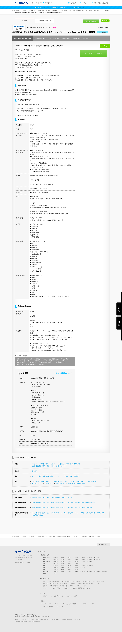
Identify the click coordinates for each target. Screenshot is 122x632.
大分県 (83, 571)
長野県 (90, 561)
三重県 (76, 563)
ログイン (84, 3)
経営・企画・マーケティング (50, 583)
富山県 (63, 561)
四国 (44, 569)
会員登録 (73, 3)
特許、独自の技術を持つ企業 (40, 481)
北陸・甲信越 (46, 561)
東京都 (90, 559)
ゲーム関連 (87, 581)
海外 (55, 573)
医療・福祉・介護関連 (67, 586)
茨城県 (56, 559)
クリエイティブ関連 (99, 581)
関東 (44, 559)
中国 (44, 567)
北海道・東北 (46, 557)
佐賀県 (63, 571)
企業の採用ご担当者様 (67, 619)
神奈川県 (97, 559)
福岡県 (56, 571)
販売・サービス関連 (54, 581)
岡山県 (69, 567)
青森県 (63, 557)
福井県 (76, 561)
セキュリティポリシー (55, 619)
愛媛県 (69, 569)
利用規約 (32, 619)
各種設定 (45, 596)
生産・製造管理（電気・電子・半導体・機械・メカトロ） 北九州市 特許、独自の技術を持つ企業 (62, 507)
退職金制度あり (92, 481)
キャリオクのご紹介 (72, 596)
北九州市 (34, 471)
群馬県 (69, 559)
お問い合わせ (24, 619)
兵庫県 (76, 565)
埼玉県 (76, 559)
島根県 (63, 567)
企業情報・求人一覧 (45, 20)
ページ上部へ (104, 544)
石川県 (69, 561)
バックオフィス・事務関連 (68, 583)
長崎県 (69, 571)
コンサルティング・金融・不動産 (51, 588)
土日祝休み (48, 483)
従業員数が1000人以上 (60, 481)
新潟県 (56, 561)
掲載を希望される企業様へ (102, 3)
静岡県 (63, 563)
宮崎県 (90, 571)
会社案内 (17, 619)
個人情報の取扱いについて (42, 619)
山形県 (90, 557)
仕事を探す (48, 3)
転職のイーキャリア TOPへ (23, 562)
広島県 (76, 567)
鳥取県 (56, 567)
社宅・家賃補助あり (77, 481)
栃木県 (63, 559)
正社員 (32, 536)
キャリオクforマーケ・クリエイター (89, 604)
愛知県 (69, 563)
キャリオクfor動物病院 (70, 604)
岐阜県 (56, 563)
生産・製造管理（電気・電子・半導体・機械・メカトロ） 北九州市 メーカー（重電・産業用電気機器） (64, 502)
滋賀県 (56, 565)
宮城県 (76, 557)
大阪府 (69, 565)
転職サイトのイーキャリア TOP (20, 10)
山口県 (83, 567)
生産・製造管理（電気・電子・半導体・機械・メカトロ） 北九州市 (52, 497)
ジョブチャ (60, 606)
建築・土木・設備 (81, 586)
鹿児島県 (97, 571)
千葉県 (83, 559)
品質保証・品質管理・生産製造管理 (62, 10)
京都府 (63, 565)
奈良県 (83, 565)
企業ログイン (77, 619)
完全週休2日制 (36, 483)
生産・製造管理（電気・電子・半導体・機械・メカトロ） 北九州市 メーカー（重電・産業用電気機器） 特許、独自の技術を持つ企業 (68, 514)
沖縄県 (105, 571)
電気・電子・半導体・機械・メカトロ (40, 10)
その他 (44, 573)
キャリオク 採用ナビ (48, 606)
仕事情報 (24, 20)
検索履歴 (119, 324)
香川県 (63, 569)
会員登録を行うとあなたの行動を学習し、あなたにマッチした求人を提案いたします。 (61, 7)
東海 (44, 563)
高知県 (76, 569)
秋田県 (83, 557)
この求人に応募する (91, 21)
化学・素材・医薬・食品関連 (50, 586)
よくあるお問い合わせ (57, 596)
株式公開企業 (60, 483)
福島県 (97, 557)
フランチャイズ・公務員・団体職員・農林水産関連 (77, 588)
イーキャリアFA (47, 604)
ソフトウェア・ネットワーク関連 (72, 581)
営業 (44, 581)
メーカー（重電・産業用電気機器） (42, 476)
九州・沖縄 (46, 571)
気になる (106, 20)
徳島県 (56, 569)
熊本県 (76, 571)
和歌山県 (91, 565)
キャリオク (58, 604)
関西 (44, 565)
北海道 (56, 557)
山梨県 (83, 561)
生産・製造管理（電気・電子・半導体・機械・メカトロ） (88, 10)
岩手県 (69, 557)
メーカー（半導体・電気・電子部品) (68, 476)
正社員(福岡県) (40, 536)
